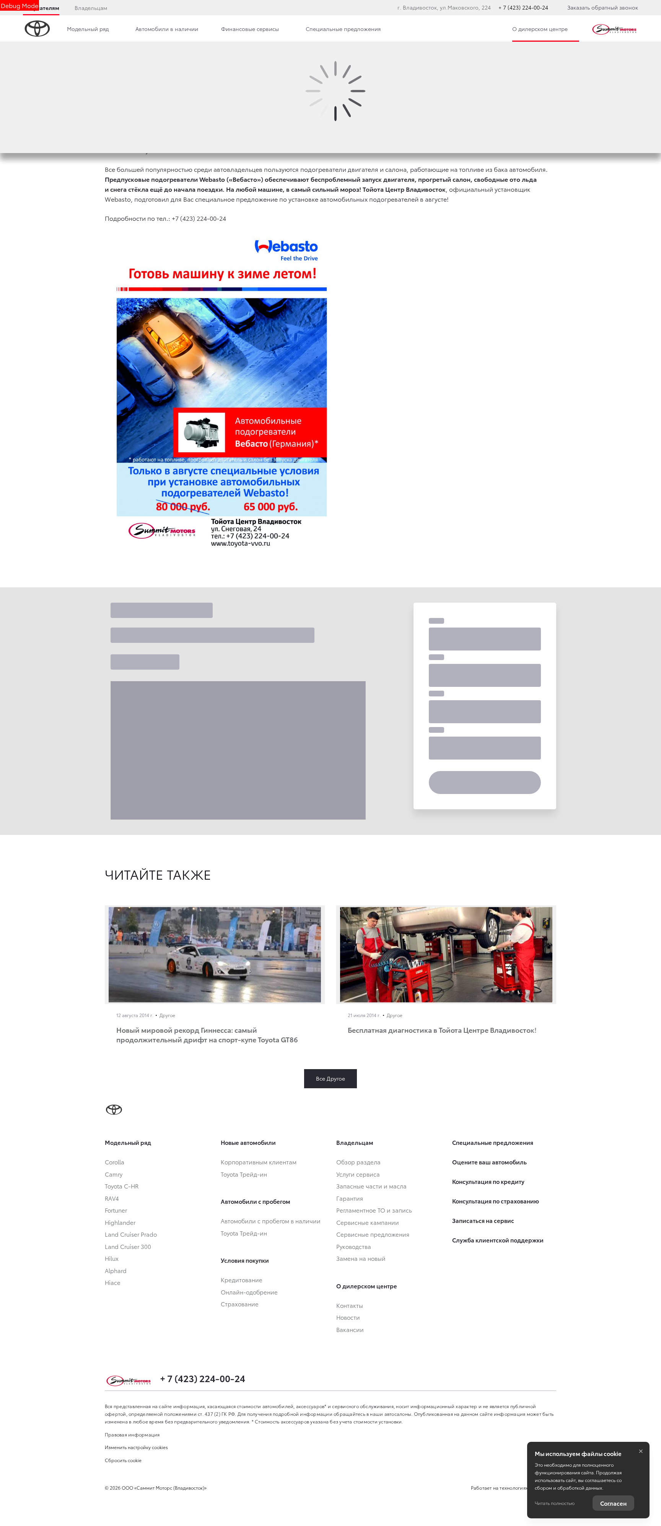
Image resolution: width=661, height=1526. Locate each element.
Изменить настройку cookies (136, 1447)
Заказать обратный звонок (602, 7)
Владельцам (91, 7)
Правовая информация (132, 1434)
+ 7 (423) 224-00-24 (523, 7)
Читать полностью (555, 1503)
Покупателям (41, 7)
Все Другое (330, 1078)
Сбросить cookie (123, 1460)
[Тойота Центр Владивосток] (614, 29)
